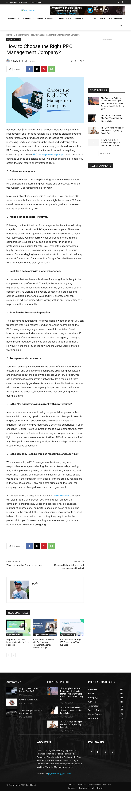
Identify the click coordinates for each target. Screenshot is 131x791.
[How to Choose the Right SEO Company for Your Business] (72, 627)
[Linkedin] (118, 2)
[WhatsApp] (51, 69)
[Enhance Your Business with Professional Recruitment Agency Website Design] (45, 627)
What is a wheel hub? (28, 700)
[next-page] (13, 655)
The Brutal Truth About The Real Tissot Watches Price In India (112, 118)
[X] (123, 2)
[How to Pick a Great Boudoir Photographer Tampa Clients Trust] (93, 142)
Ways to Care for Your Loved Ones (24, 565)
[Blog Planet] (28, 10)
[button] (121, 26)
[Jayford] (8, 61)
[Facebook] (114, 2)
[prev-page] (8, 655)
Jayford (16, 61)
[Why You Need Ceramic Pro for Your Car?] (11, 691)
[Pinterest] (44, 69)
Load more (105, 153)
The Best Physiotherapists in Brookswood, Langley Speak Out (112, 130)
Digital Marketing (21, 34)
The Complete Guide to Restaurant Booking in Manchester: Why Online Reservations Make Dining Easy (112, 103)
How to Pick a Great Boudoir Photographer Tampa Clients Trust (110, 143)
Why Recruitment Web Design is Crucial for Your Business (17, 642)
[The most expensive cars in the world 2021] (11, 713)
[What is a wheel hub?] (11, 702)
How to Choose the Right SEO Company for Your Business (70, 642)
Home (9, 34)
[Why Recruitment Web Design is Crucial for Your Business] (18, 627)
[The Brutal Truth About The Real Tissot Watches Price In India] (93, 118)
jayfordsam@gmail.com (59, 773)
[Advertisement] (106, 57)
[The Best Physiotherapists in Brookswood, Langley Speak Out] (93, 130)
